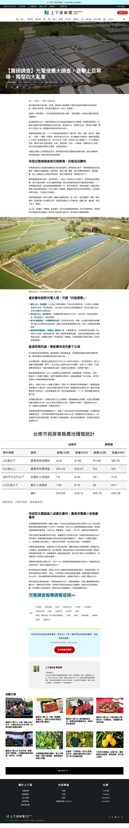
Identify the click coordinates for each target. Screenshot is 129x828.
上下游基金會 (32, 6)
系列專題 (41, 82)
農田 (38, 619)
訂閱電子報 (63, 6)
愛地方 (55, 19)
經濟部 (69, 611)
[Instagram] (112, 817)
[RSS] (118, 817)
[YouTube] (115, 817)
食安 (44, 19)
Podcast (110, 19)
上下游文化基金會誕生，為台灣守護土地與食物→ (64, 2)
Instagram (106, 801)
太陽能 (78, 607)
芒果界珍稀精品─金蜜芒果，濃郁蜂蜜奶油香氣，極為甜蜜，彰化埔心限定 (109, 754)
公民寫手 (52, 6)
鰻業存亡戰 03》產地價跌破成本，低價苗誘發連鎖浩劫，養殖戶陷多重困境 (79, 721)
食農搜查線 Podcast (64, 801)
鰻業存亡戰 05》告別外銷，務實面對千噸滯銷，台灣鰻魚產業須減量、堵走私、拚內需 (19, 753)
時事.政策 (38, 19)
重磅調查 (30, 19)
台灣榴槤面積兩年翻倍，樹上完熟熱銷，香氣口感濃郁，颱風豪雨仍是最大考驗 (49, 755)
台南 (57, 607)
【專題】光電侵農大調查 (24, 82)
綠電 (69, 615)
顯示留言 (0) (63, 771)
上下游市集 (21, 6)
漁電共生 (59, 611)
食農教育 (76, 19)
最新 (17, 19)
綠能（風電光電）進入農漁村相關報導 (50, 615)
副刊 (64, 798)
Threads (106, 794)
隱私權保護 (25, 805)
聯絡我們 (25, 794)
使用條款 (25, 801)
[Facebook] (109, 817)
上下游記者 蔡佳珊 (11, 82)
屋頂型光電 (40, 611)
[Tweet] (11, 87)
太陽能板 (88, 607)
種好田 (61, 19)
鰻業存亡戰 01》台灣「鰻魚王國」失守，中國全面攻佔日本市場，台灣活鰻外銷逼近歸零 (19, 724)
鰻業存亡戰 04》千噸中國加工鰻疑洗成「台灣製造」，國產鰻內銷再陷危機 (109, 719)
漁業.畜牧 (89, 19)
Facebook (106, 798)
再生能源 (49, 607)
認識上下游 (42, 6)
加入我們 (25, 798)
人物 (82, 19)
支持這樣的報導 (64, 650)
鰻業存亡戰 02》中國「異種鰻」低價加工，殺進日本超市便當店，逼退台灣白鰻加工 (49, 719)
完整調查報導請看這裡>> (52, 595)
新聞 (64, 791)
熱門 (22, 19)
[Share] (6, 87)
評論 (104, 19)
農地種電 (85, 615)
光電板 (39, 607)
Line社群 (105, 791)
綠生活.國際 (97, 19)
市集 (64, 794)
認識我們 (25, 791)
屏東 (50, 611)
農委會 (95, 615)
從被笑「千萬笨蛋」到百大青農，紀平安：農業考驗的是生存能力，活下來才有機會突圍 (79, 753)
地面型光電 (67, 607)
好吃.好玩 (68, 19)
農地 (76, 615)
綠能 (77, 611)
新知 (49, 19)
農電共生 (47, 619)
